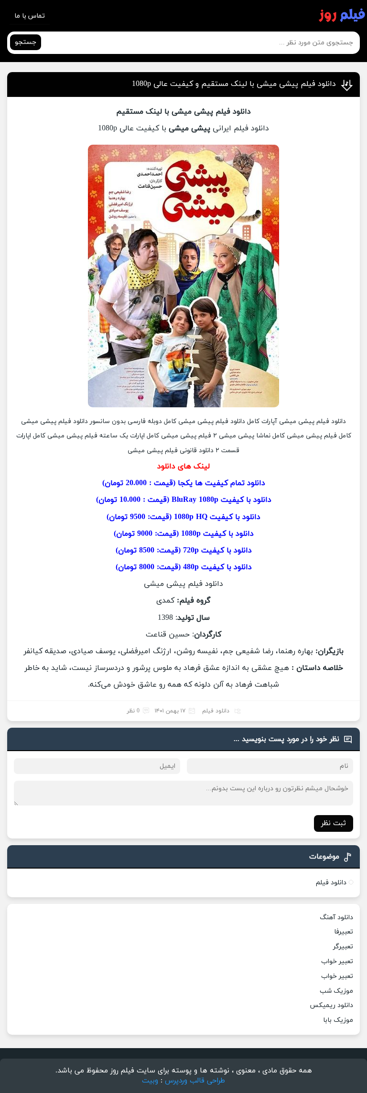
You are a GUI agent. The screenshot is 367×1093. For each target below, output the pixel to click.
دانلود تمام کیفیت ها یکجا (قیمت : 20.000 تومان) (183, 483)
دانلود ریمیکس (331, 1005)
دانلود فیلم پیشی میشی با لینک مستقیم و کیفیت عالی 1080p (234, 84)
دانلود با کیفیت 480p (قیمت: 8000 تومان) (184, 567)
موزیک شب (336, 991)
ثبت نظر (333, 823)
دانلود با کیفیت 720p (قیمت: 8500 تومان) (184, 550)
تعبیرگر (343, 946)
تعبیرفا (343, 931)
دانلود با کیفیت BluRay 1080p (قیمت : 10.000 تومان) (183, 500)
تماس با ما (29, 16)
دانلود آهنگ (336, 917)
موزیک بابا (338, 1020)
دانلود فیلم (215, 711)
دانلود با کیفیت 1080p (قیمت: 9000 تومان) (184, 534)
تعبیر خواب (337, 961)
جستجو (25, 42)
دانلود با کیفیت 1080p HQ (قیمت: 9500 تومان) (183, 517)
